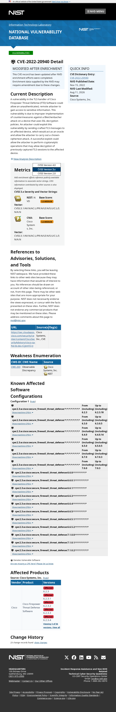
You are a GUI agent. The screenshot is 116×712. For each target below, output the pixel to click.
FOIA (22, 695)
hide (33, 401)
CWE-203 (15, 367)
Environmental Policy (37, 695)
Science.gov (59, 698)
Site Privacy (14, 692)
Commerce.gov (44, 698)
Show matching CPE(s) (21, 412)
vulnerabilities (20, 52)
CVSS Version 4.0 (47, 165)
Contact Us (27, 680)
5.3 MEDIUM (46, 201)
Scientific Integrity (58, 695)
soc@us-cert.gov (99, 678)
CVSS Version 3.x (46, 169)
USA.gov (71, 698)
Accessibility (28, 692)
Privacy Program (44, 692)
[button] (95, 11)
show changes (40, 642)
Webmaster (14, 680)
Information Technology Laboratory (30, 24)
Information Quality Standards (84, 695)
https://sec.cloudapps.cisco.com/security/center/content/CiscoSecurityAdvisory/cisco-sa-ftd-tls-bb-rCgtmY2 (23, 339)
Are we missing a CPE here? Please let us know (31, 563)
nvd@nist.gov (17, 320)
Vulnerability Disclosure (78, 692)
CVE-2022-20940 (79, 77)
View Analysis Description (27, 159)
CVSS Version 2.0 (47, 173)
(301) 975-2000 (16, 676)
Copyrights (59, 692)
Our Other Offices (43, 680)
